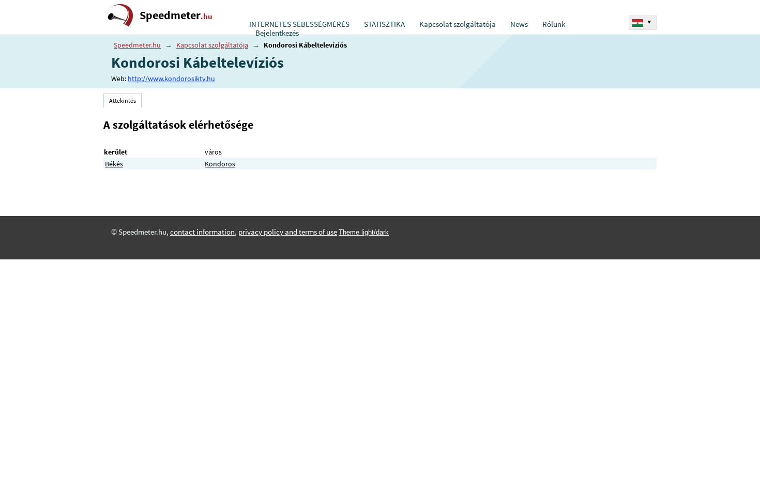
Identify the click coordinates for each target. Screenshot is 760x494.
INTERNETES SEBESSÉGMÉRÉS (299, 24)
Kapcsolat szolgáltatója (457, 24)
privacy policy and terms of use (287, 232)
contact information (202, 232)
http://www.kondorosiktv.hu (171, 78)
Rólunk (553, 24)
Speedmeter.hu (137, 45)
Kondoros (220, 163)
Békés (114, 163)
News (519, 24)
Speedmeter (176, 15)
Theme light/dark (364, 232)
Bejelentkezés (277, 33)
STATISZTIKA (384, 24)
